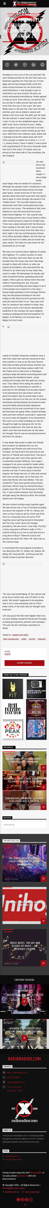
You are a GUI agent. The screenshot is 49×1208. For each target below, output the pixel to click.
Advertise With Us (12, 1156)
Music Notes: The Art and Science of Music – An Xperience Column (25, 946)
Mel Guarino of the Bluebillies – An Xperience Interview (24, 760)
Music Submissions (13, 1159)
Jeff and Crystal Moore (13, 962)
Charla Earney (9, 920)
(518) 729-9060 (13, 1077)
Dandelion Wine (20, 635)
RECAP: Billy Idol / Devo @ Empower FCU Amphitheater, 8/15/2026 (24, 780)
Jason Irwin (8, 877)
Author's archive (24, 663)
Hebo (23, 639)
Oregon (41, 639)
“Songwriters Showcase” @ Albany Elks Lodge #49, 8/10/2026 (24, 799)
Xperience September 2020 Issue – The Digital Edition (25, 1030)
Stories (7, 847)
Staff (20, 48)
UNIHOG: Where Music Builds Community (25, 904)
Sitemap (6, 1188)
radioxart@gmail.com (16, 1082)
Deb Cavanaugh (11, 639)
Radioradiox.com (24, 1059)
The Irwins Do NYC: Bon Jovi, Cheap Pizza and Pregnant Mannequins (25, 861)
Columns (12, 16)
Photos (7, 774)
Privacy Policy (18, 1188)
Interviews (9, 754)
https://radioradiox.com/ (17, 1073)
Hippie (32, 639)
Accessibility (36, 1172)
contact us (22, 1176)
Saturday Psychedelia (30, 16)
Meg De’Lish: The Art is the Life (25, 995)
